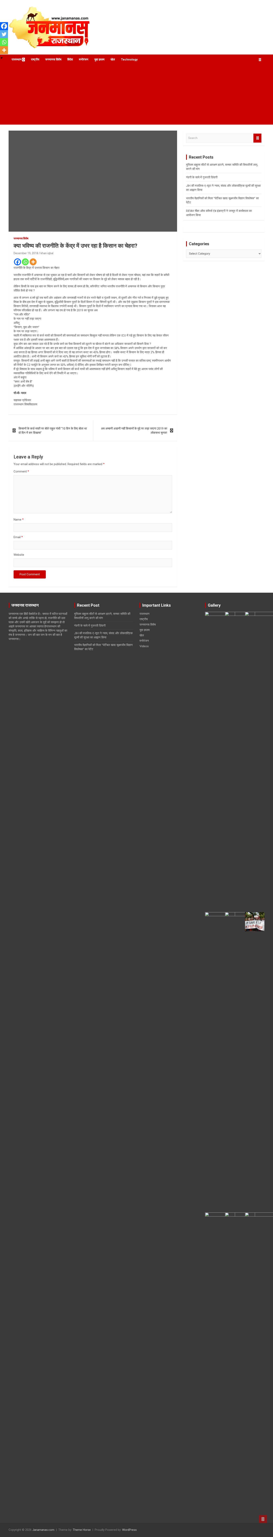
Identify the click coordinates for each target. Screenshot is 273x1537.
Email (18, 537)
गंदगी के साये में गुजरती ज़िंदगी (201, 177)
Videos (144, 646)
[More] (33, 261)
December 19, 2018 (26, 253)
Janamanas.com (43, 1530)
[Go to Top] (263, 1519)
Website (19, 555)
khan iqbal (47, 253)
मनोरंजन (83, 59)
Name (19, 519)
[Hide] (1, 58)
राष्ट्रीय (35, 59)
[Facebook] (17, 261)
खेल (113, 59)
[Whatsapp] (25, 261)
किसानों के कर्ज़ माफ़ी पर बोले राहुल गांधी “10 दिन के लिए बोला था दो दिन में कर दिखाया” (53, 431)
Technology (129, 59)
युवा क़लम (99, 59)
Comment (21, 471)
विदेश (70, 59)
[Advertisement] (136, 95)
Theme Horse (82, 1530)
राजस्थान (17, 59)
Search (257, 138)
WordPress (129, 1530)
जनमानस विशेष (53, 59)
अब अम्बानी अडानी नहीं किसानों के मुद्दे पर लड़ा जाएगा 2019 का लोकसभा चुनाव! (134, 431)
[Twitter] (4, 34)
